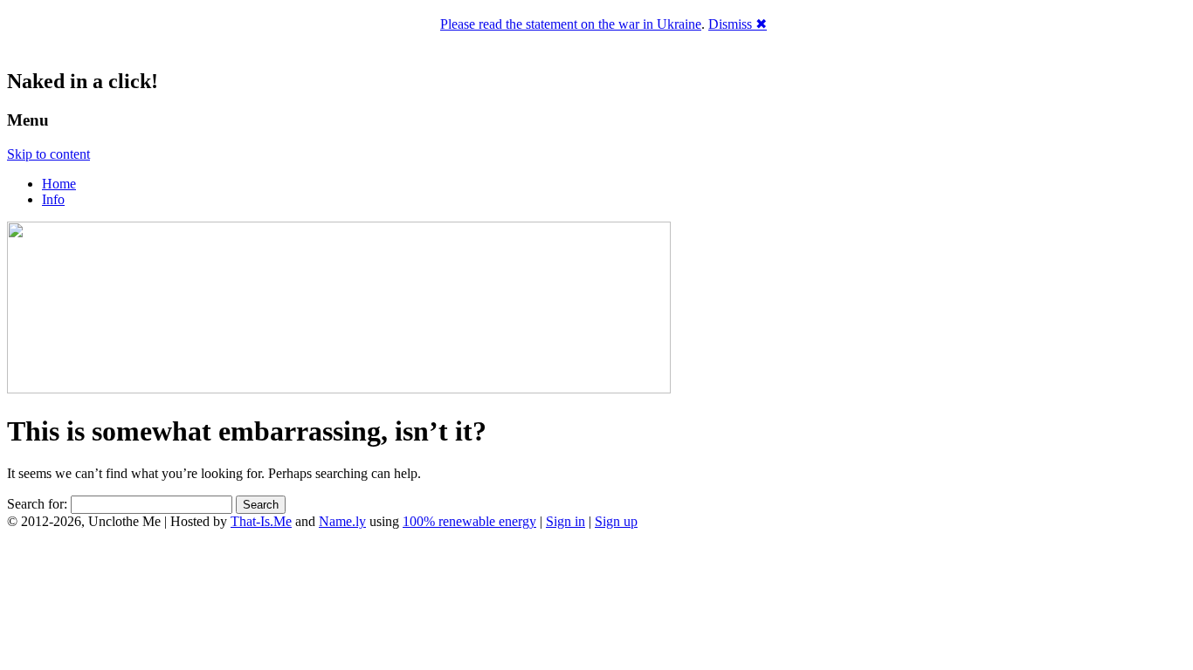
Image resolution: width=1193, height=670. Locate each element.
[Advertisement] (596, 600)
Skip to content (48, 154)
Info (53, 199)
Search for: (37, 503)
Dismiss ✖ (737, 24)
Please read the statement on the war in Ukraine (570, 24)
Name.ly (342, 521)
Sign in (565, 521)
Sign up (616, 521)
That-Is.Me (261, 521)
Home (59, 183)
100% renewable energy (469, 521)
